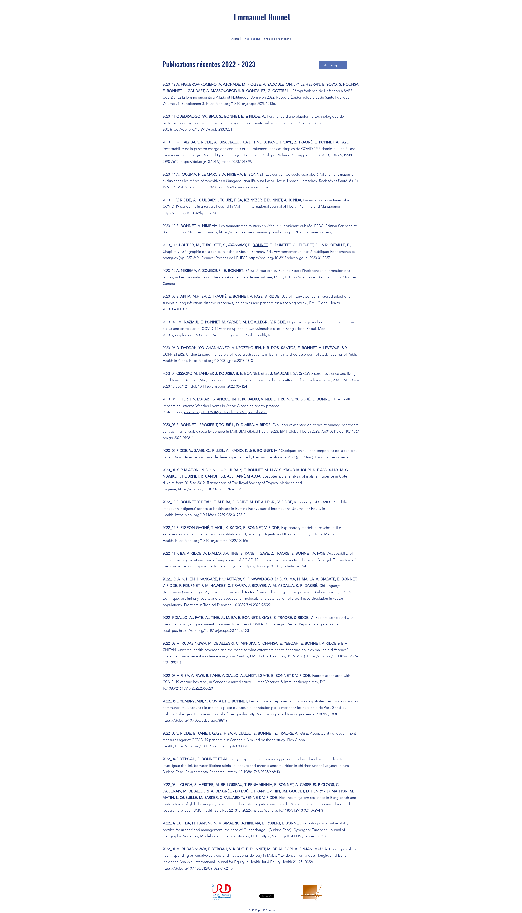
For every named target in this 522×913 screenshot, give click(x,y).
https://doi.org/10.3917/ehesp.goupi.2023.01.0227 (289, 258)
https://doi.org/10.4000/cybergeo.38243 (293, 836)
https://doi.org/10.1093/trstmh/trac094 (274, 566)
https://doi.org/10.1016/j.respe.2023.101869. (216, 161)
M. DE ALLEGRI (221, 643)
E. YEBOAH (289, 643)
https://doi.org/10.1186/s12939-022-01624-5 (198, 868)
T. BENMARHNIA (258, 784)
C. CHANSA (268, 643)
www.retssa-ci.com (252, 187)
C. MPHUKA (246, 643)
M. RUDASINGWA (191, 643)
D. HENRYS (315, 791)
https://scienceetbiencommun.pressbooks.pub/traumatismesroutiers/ (276, 232)
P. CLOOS (326, 784)
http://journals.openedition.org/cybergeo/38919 (288, 714)
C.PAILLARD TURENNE (239, 797)
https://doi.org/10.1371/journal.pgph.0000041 (212, 746)
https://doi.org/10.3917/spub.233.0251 (201, 129)
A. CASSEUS (305, 784)
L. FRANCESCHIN (265, 791)
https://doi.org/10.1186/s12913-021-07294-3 (288, 810)
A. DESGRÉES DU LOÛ (229, 791)
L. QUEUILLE (186, 797)
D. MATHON (337, 791)
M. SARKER (208, 797)
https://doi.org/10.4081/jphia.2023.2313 (221, 360)
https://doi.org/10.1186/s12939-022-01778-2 (210, 515)
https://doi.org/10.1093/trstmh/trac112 (209, 489)
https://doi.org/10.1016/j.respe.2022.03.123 (214, 630)
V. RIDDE (329, 643)
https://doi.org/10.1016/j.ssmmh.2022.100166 (211, 540)
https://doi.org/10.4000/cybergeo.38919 (195, 720)
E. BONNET (322, 399)
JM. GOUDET (293, 791)
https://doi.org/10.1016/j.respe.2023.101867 (241, 103)
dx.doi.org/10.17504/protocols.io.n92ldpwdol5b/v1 (225, 412)
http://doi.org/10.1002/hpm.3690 (189, 213)
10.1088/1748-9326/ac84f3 (259, 772)
